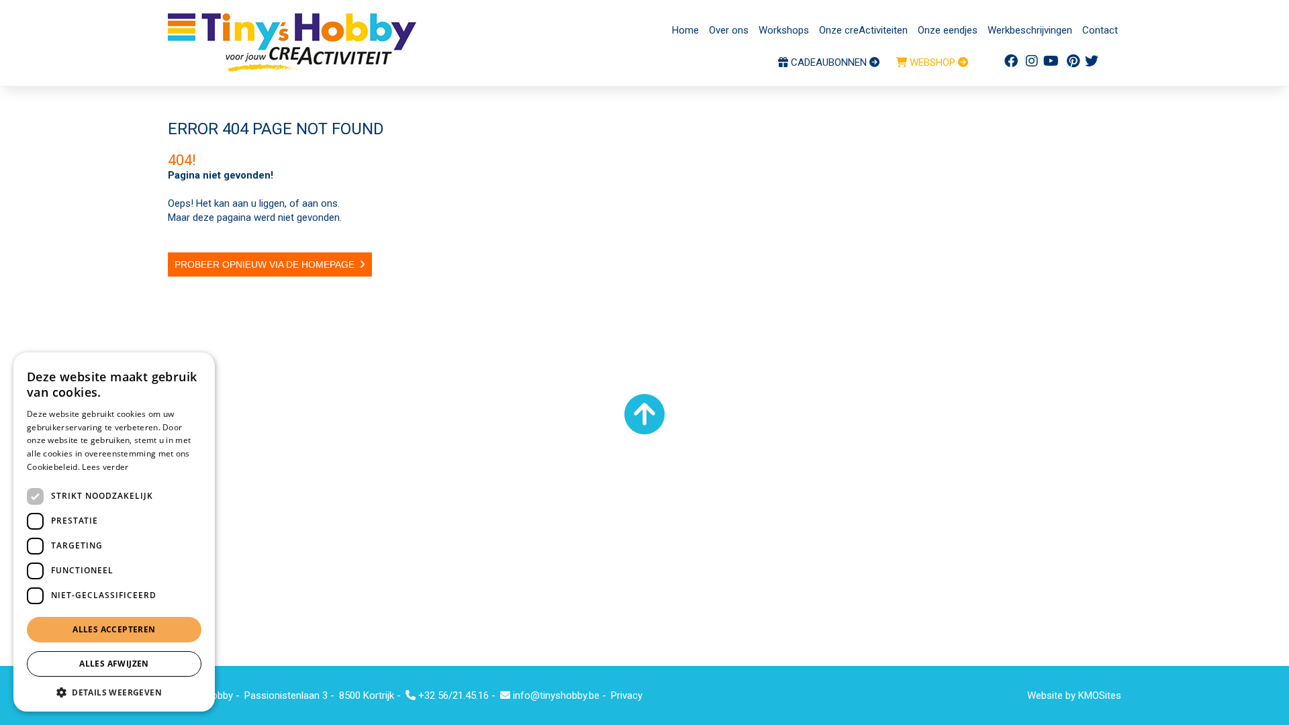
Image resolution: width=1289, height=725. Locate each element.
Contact (1100, 30)
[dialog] (114, 532)
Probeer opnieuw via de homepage (264, 264)
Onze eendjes (947, 30)
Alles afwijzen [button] (114, 663)
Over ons (729, 30)
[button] (114, 691)
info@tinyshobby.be (555, 695)
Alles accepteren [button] (114, 629)
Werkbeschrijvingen (1030, 30)
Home (685, 30)
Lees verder (105, 467)
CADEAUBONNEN (828, 62)
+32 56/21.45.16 (452, 695)
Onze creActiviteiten (863, 30)
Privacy (626, 695)
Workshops (784, 30)
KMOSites (1099, 695)
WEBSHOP (932, 62)
